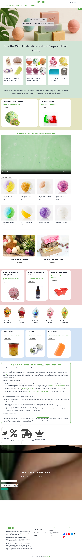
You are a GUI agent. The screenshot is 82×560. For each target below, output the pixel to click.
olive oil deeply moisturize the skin (41, 383)
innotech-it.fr (47, 556)
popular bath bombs (9, 374)
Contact (64, 529)
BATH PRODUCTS (10, 5)
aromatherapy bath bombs (27, 388)
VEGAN (26, 5)
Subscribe (4, 489)
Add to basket (58, 84)
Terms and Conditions (55, 532)
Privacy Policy (53, 530)
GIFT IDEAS (33, 5)
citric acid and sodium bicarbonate (57, 385)
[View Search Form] (70, 2)
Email (2, 482)
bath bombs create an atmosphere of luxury (39, 391)
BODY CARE (19, 5)
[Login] (72, 2)
